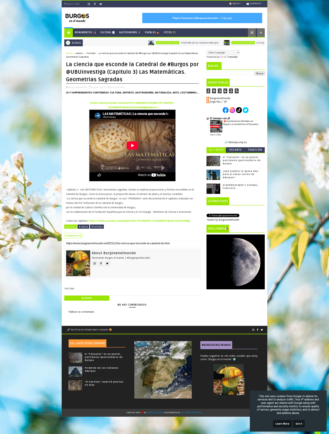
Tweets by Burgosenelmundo (222, 219)
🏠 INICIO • (235, 3)
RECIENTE (235, 149)
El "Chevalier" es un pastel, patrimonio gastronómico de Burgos (242, 160)
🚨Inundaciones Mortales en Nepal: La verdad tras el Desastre (241, 122)
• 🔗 (202, 18)
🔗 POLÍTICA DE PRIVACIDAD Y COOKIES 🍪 (89, 329)
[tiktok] (82, 4)
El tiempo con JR (220, 118)
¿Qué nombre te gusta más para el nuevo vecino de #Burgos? (240, 174)
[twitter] (100, 4)
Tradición (255, 149)
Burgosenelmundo (220, 98)
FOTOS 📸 (170, 32)
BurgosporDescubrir (131, 42)
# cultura (83, 226)
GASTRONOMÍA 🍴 (130, 32)
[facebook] (94, 4)
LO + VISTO (216, 149)
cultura (79, 53)
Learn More (282, 423)
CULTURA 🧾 (107, 32)
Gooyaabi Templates (191, 412)
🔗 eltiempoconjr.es (236, 142)
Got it (299, 423)
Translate (232, 56)
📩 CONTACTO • (254, 3)
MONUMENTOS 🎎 (85, 32)
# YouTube (96, 226)
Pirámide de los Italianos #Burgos (163, 42)
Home (69, 53)
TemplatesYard (155, 412)
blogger (87, 298)
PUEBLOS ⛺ (152, 32)
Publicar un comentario (81, 311)
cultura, (110, 87)
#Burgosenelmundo (216, 345)
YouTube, (120, 87)
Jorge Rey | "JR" (219, 101)
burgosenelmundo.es (196, 92)
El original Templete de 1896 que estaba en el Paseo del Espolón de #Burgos (262, 42)
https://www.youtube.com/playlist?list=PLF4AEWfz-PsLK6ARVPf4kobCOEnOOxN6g (139, 220)
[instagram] (88, 4)
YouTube (91, 53)
